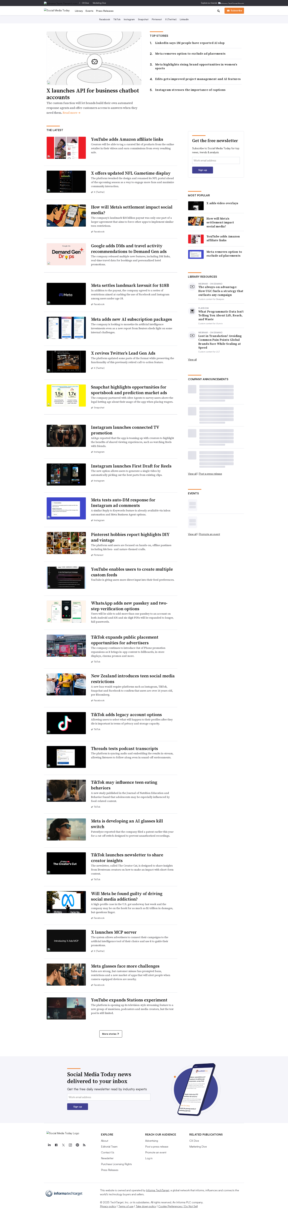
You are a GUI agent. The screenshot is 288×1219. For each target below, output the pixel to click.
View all (192, 359)
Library (79, 10)
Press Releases (105, 10)
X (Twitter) (170, 19)
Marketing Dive (99, 3)
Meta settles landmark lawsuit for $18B (130, 285)
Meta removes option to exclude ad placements (190, 53)
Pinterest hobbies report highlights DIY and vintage (130, 537)
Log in (148, 1158)
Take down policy (146, 1206)
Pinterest (157, 19)
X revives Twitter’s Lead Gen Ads (123, 353)
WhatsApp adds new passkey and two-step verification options (129, 606)
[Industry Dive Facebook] (56, 1145)
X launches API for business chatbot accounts (92, 94)
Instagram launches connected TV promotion (125, 430)
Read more (71, 113)
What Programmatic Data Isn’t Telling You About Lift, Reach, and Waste (221, 315)
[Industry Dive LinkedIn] (49, 1145)
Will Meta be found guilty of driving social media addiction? (126, 896)
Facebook (104, 19)
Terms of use (126, 1206)
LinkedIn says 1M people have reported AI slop (190, 43)
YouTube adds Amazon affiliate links (127, 139)
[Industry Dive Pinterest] (77, 1145)
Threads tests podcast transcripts (124, 748)
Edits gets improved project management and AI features (198, 79)
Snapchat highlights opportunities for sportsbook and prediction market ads (129, 390)
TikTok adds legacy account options (126, 715)
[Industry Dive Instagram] (70, 1145)
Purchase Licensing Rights (116, 1164)
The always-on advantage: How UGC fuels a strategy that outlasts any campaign (221, 291)
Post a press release (210, 473)
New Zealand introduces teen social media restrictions (133, 679)
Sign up (202, 169)
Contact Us (107, 1152)
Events (90, 10)
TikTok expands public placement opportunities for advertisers (124, 640)
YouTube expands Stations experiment (129, 1000)
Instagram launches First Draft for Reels (131, 466)
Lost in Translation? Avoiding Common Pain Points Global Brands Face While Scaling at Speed (220, 342)
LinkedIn (184, 19)
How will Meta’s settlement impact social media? (131, 210)
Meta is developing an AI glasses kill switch (127, 824)
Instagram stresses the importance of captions (190, 90)
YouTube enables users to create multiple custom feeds (132, 572)
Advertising (151, 1140)
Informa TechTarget (157, 1190)
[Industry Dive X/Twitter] (63, 1145)
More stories (109, 1033)
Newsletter (107, 1158)
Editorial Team (109, 1146)
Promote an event (209, 534)
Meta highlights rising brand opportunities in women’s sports (196, 66)
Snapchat (143, 19)
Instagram (129, 19)
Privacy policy (108, 1206)
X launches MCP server (114, 932)
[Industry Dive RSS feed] (84, 1145)
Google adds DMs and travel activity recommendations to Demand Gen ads (129, 248)
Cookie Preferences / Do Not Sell (178, 1206)
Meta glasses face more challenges (125, 966)
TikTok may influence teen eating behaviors (124, 785)
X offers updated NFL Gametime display (131, 173)
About (104, 1140)
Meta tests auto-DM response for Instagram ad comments (123, 503)
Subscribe (236, 10)
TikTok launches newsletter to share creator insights (127, 858)
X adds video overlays (222, 203)
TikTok (116, 19)
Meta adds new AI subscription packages (131, 319)
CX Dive (85, 3)
